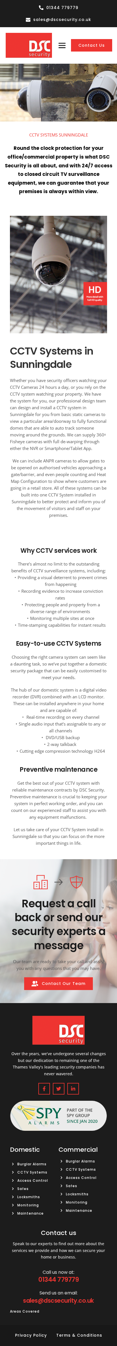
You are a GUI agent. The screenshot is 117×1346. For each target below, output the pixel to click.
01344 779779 (58, 1279)
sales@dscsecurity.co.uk (58, 1300)
